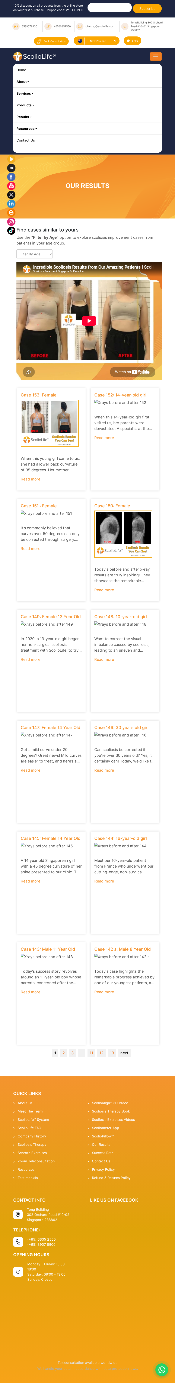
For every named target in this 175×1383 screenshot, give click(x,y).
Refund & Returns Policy (111, 1178)
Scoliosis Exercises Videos (113, 1119)
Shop (135, 40)
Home (21, 70)
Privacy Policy (103, 1169)
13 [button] (112, 1053)
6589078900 (29, 26)
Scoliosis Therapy (32, 1144)
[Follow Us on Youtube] (11, 185)
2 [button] (64, 1053)
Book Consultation (55, 41)
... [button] (81, 1053)
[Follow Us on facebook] (11, 176)
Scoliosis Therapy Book (111, 1111)
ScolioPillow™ (103, 1136)
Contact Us (25, 140)
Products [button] (24, 105)
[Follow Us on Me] (11, 167)
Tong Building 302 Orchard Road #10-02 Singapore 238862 (147, 26)
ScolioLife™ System (33, 1119)
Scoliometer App (105, 1128)
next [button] (124, 1053)
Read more (30, 479)
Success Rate (103, 1153)
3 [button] (72, 1053)
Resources (26, 1169)
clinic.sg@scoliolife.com (100, 26)
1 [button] (55, 1053)
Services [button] (23, 93)
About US (25, 1103)
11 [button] (91, 1053)
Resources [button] (25, 128)
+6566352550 (62, 26)
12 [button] (101, 1053)
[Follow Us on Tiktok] (11, 230)
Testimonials (28, 1178)
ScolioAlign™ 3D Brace (110, 1103)
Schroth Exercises (32, 1153)
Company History (32, 1136)
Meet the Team (30, 1111)
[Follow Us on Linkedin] (11, 203)
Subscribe (147, 8)
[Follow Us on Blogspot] (11, 212)
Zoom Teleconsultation (36, 1161)
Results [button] (22, 117)
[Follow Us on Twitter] (11, 194)
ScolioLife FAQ (29, 1128)
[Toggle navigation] (156, 56)
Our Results (101, 1144)
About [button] (21, 82)
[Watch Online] (11, 158)
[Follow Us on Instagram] (11, 221)
